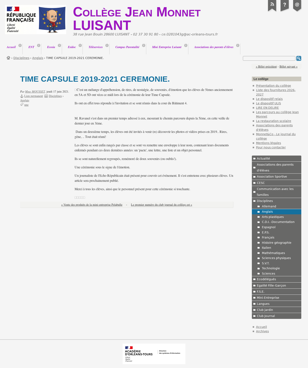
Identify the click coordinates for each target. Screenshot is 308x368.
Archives (262, 331)
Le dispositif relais (269, 99)
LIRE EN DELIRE (267, 107)
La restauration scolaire (273, 121)
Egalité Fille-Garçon (271, 285)
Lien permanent (33, 96)
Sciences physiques (276, 258)
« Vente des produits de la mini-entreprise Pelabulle (91, 205)
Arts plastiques (273, 217)
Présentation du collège (273, 85)
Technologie (271, 268)
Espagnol (269, 227)
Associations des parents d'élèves (275, 167)
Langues (263, 303)
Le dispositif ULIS (268, 103)
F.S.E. (260, 291)
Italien (266, 247)
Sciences (268, 273)
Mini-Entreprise (268, 297)
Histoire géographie (276, 242)
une (26, 105)
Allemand (269, 206)
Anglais (37, 58)
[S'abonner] (272, 11)
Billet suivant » (289, 66)
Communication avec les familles (275, 191)
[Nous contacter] (297, 11)
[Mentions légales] (284, 11)
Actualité (263, 158)
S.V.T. (265, 263)
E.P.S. (265, 232)
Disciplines (21, 58)
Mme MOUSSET (35, 91)
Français (268, 237)
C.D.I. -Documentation (278, 222)
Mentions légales (268, 143)
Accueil (8, 57)
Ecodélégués (266, 279)
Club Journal (266, 316)
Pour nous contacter (271, 147)
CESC (261, 183)
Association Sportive (272, 176)
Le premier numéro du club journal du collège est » (161, 205)
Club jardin (265, 310)
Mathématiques (273, 253)
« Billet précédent (266, 66)
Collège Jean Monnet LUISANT (137, 18)
